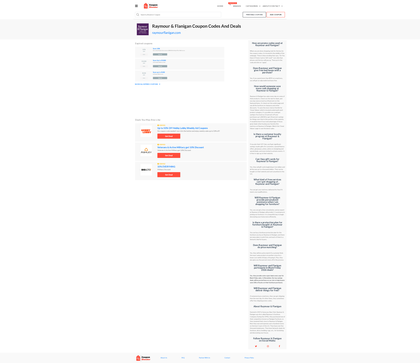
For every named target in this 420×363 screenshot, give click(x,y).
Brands (237, 6)
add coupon (276, 15)
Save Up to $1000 (159, 60)
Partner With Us (204, 358)
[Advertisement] (191, 101)
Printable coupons (254, 15)
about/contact (271, 6)
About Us (164, 358)
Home (220, 6)
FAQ (183, 358)
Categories (252, 6)
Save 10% (156, 48)
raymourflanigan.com (166, 32)
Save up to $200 (159, 72)
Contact (227, 358)
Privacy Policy (249, 358)
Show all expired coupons (147, 84)
